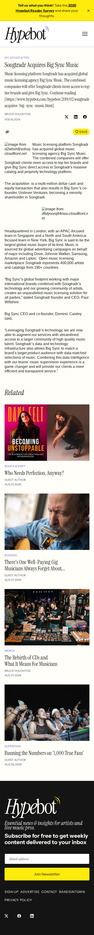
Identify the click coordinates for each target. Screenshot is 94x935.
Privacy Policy (18, 900)
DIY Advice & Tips (17, 57)
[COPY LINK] (8, 132)
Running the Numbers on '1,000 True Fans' (44, 753)
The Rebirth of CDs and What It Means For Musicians (31, 660)
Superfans (13, 746)
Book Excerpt (15, 466)
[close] (88, 10)
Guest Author (15, 479)
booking (11, 555)
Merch (10, 650)
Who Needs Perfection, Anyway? (34, 472)
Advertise (29, 892)
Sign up (11, 892)
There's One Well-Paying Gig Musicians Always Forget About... (35, 565)
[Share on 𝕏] (66, 116)
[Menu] (84, 33)
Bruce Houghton (18, 114)
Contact (49, 892)
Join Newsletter (47, 874)
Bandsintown (72, 892)
